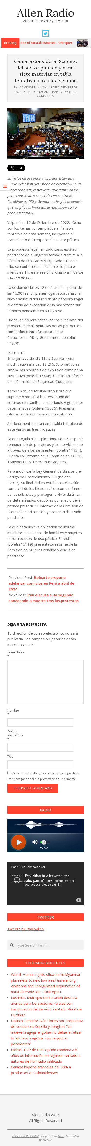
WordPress (45, 1140)
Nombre (13, 712)
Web (10, 756)
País (55, 91)
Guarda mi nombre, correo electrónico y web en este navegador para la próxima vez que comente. (43, 776)
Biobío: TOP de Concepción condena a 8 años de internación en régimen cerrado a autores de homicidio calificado (45, 1055)
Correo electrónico (13, 735)
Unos (61, 1136)
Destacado (42, 91)
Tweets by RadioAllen (25, 928)
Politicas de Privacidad (25, 1136)
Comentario (13, 654)
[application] (45, 883)
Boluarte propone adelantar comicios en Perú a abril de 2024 (41, 583)
